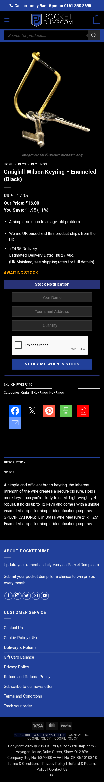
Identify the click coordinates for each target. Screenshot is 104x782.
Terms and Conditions (23, 696)
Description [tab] (15, 462)
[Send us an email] (36, 596)
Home (8, 164)
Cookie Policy (39, 738)
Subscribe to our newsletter (28, 686)
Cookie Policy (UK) (20, 637)
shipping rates (54, 261)
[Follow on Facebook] (8, 596)
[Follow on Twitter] (26, 596)
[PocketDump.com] (52, 20)
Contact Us (13, 627)
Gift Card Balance (19, 657)
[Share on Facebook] (15, 411)
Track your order (18, 706)
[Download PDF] (83, 411)
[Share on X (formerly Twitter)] (32, 411)
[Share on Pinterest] (49, 411)
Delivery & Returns (20, 647)
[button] (7, 20)
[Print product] (66, 411)
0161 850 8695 (77, 5)
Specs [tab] (9, 472)
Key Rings (39, 164)
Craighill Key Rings (34, 392)
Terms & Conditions (24, 764)
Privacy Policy (16, 667)
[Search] (94, 35)
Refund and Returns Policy (27, 676)
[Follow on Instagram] (17, 596)
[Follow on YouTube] (45, 596)
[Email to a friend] (15, 423)
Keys (22, 164)
